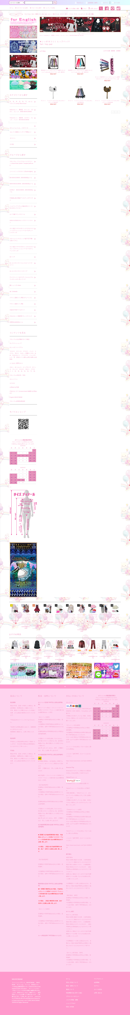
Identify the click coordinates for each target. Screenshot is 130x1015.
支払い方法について (72, 982)
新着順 (118, 51)
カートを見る (98, 989)
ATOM (72, 1007)
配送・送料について (72, 986)
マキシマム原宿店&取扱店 (17, 401)
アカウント (80, 2)
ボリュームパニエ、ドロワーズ (19, 128)
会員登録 (96, 982)
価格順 (113, 51)
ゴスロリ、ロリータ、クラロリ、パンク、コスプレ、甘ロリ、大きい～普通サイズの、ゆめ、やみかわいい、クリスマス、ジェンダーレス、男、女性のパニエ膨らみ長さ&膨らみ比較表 (23, 355)
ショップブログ (70, 1003)
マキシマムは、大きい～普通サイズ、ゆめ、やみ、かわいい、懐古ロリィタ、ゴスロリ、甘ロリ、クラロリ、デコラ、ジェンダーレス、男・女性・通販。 (59, 14)
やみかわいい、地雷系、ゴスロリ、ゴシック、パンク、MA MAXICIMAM (60, 35)
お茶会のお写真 (14, 387)
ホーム (11, 8)
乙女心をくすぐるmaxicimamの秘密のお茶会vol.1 (23, 392)
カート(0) (117, 2)
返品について (70, 989)
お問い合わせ (94, 8)
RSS (67, 1007)
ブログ (85, 8)
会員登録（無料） (93, 2)
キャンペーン (14, 379)
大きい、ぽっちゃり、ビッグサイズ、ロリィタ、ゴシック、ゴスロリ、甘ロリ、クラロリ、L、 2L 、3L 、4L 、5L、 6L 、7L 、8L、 (23, 369)
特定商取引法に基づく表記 (74, 993)
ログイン (105, 2)
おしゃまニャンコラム (16, 347)
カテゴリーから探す (22, 8)
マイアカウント (98, 979)
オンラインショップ (16, 343)
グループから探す (37, 8)
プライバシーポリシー (72, 996)
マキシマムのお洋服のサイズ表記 (19, 339)
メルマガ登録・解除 (73, 8)
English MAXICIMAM (16, 397)
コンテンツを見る (50, 8)
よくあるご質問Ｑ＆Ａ (16, 363)
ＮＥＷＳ (12, 383)
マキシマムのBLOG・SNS (17, 375)
